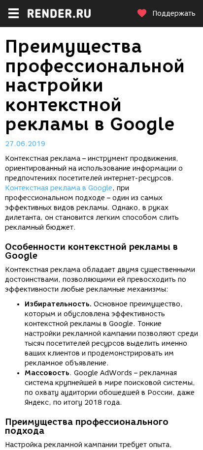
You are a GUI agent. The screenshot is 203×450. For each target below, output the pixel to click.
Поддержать (174, 13)
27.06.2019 (25, 144)
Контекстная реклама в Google (58, 188)
